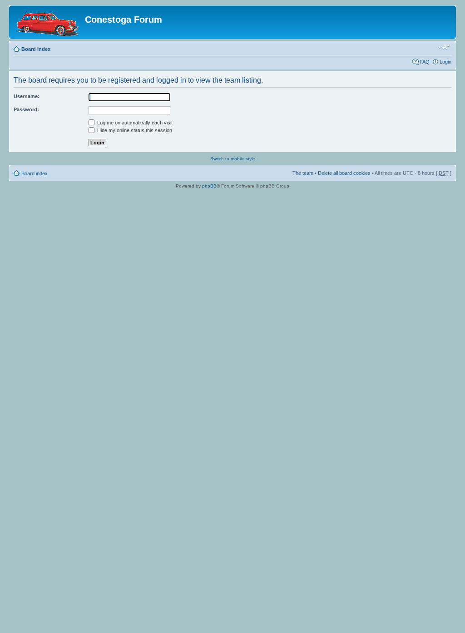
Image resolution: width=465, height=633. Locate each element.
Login (445, 61)
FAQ (425, 61)
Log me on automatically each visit (134, 122)
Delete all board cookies (344, 173)
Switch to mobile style (232, 158)
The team (302, 173)
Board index (35, 49)
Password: (26, 109)
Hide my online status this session (134, 130)
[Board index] (48, 22)
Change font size (444, 47)
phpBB (209, 185)
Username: (27, 96)
